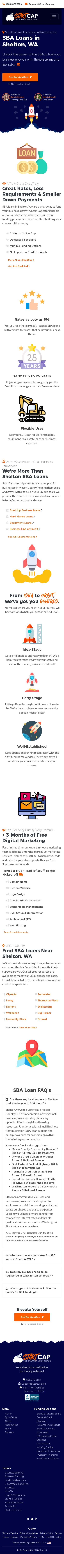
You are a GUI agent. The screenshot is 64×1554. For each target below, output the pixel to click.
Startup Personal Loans (49, 1413)
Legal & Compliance (15, 1495)
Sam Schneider (17, 97)
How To (9, 1491)
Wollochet (12, 1013)
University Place (16, 1019)
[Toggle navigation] (54, 17)
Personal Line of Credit (48, 1425)
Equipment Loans (21, 522)
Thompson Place (48, 1000)
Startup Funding (45, 1428)
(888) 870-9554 (14, 4)
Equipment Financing (48, 1451)
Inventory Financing (47, 1454)
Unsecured (42, 1432)
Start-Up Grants (13, 1510)
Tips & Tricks (11, 1417)
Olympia (11, 994)
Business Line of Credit (24, 529)
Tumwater (44, 994)
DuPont (11, 1006)
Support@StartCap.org (41, 4)
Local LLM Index (53, 1537)
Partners (9, 1432)
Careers (14, 1537)
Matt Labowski (49, 97)
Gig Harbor (44, 1013)
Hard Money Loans (21, 516)
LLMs (41, 1537)
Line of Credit (44, 1443)
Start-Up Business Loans (25, 510)
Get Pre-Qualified (19, 77)
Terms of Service (10, 1533)
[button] (32, 1101)
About (8, 1421)
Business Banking (14, 1472)
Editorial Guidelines (29, 1533)
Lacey (9, 1000)
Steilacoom (45, 1006)
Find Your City (20, 1027)
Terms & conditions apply (16, 932)
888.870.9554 (33, 1379)
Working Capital (45, 1447)
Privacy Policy (46, 1533)
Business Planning (14, 1476)
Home (8, 1413)
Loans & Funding (13, 1498)
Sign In (8, 1428)
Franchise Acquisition (48, 1458)
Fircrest (42, 1019)
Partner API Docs (28, 1537)
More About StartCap (20, 260)
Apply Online (11, 1425)
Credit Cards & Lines (15, 1480)
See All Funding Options (22, 536)
